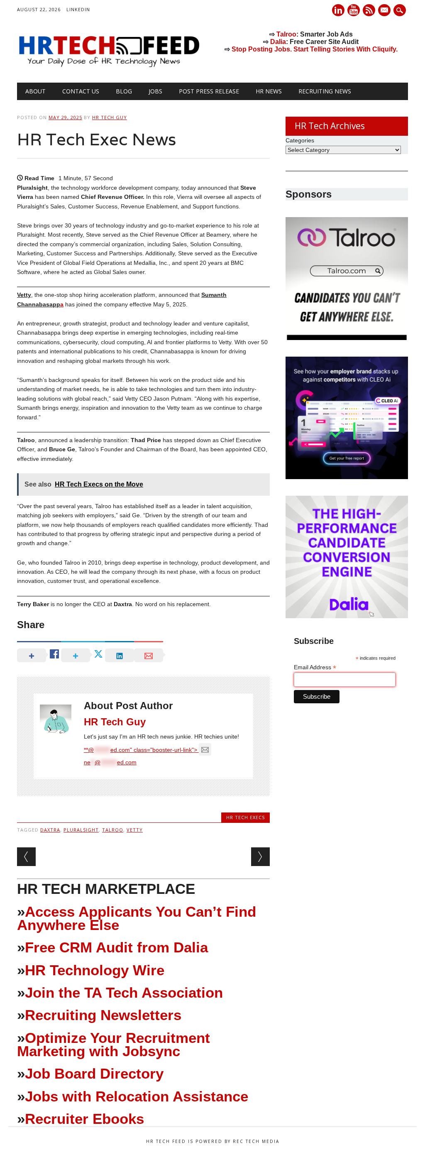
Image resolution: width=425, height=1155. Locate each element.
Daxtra (50, 830)
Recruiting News (324, 91)
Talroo (286, 34)
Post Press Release (209, 91)
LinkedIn (78, 9)
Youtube (353, 10)
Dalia (278, 41)
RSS (369, 10)
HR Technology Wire (94, 970)
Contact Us (80, 91)
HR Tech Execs (245, 817)
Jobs (155, 91)
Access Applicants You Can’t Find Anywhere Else (136, 918)
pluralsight (81, 830)
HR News (269, 91)
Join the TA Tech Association (124, 992)
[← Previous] (26, 856)
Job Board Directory (94, 1073)
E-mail (385, 10)
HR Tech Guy (109, 117)
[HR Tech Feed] (108, 65)
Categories (300, 140)
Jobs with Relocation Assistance (136, 1096)
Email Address (315, 667)
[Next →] (260, 856)
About (35, 91)
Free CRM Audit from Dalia (116, 947)
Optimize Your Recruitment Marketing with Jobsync (113, 1044)
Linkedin (338, 10)
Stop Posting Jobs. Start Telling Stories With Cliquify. (315, 49)
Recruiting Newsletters (103, 1015)
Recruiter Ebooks (84, 1119)
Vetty (135, 830)
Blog (124, 91)
